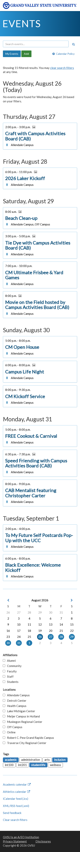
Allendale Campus (17, 695)
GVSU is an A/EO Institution (21, 837)
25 (29, 636)
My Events (11, 53)
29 (40, 612)
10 (19, 624)
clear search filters (62, 68)
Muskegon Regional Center (23, 721)
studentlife (38, 765)
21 (61, 630)
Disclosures (43, 841)
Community (13, 666)
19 (40, 630)
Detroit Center (15, 700)
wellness (55, 765)
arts (47, 759)
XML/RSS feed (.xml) (16, 806)
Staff (9, 676)
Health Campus (15, 706)
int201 (22, 765)
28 (29, 612)
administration (30, 759)
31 (61, 612)
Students (11, 681)
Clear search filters (15, 820)
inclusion (60, 759)
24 (19, 636)
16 (8, 630)
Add (26, 53)
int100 (9, 765)
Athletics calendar (15, 791)
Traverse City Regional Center (25, 743)
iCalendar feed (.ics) (15, 798)
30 (50, 612)
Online (10, 732)
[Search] (73, 44)
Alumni (10, 660)
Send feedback (12, 813)
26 (8, 612)
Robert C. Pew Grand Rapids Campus (29, 737)
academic (11, 759)
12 (40, 624)
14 (61, 624)
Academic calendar (15, 784)
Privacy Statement (15, 841)
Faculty (11, 671)
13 (50, 624)
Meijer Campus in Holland (22, 716)
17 (19, 630)
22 (72, 630)
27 (19, 612)
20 (50, 630)
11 (29, 624)
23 (8, 636)
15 (72, 624)
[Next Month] (72, 600)
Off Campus (13, 727)
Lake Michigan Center (20, 711)
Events (22, 23)
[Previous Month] (8, 600)
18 (29, 630)
